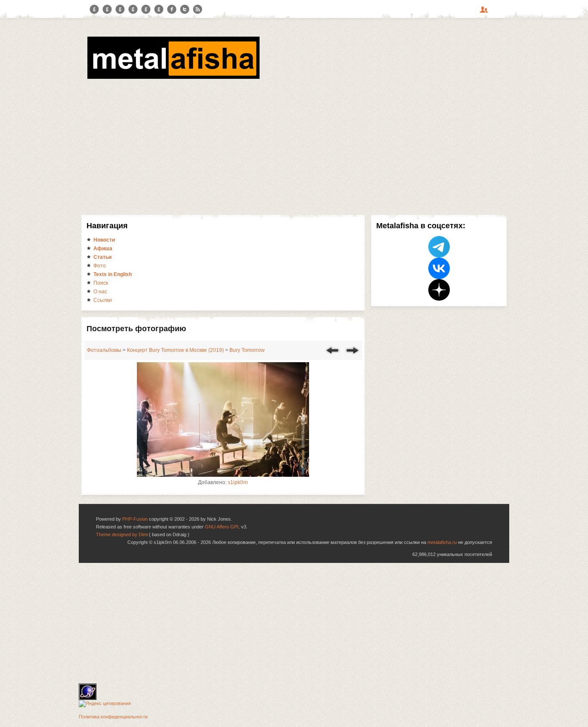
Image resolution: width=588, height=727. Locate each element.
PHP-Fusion (135, 519)
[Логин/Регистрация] (485, 12)
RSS (197, 9)
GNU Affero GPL (222, 526)
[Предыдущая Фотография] (332, 355)
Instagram (107, 9)
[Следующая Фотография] (352, 355)
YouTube (133, 9)
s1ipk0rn (238, 482)
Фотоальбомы (104, 350)
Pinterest (146, 9)
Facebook (171, 9)
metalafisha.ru (442, 542)
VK (120, 9)
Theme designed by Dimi (122, 534)
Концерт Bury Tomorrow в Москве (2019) (175, 350)
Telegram (94, 9)
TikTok (159, 9)
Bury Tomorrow (247, 350)
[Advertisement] (294, 145)
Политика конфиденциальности (113, 716)
